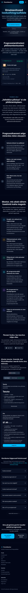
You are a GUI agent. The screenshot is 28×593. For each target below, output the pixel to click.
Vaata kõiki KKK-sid (18, 463)
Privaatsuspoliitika (5, 572)
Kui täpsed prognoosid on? (14, 477)
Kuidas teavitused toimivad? (14, 489)
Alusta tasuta (14, 406)
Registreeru (3, 581)
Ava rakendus (4, 579)
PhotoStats (3, 564)
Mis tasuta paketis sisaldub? (14, 501)
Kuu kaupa (7, 378)
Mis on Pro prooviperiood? (14, 507)
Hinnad (2, 557)
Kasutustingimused (5, 574)
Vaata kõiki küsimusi (13, 513)
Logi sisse (3, 583)
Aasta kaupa (18, 378)
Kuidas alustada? (14, 471)
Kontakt (3, 570)
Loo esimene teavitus (14, 24)
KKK (2, 558)
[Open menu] (25, 2)
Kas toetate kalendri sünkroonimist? (14, 495)
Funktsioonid (4, 555)
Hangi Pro (14, 445)
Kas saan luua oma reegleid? (14, 483)
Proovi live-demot (21, 536)
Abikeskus (3, 560)
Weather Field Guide (5, 562)
